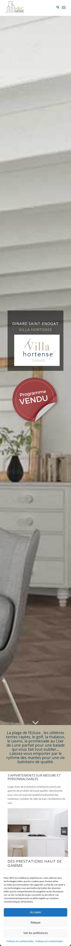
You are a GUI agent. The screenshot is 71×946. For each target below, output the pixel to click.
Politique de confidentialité (20, 941)
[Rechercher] (56, 7)
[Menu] (64, 7)
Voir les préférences (35, 933)
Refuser (36, 922)
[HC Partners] (29, 7)
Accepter (35, 912)
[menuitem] (56, 7)
